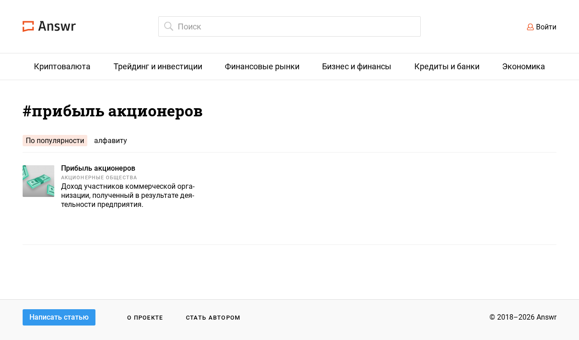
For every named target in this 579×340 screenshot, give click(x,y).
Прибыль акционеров (98, 168)
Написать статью (59, 317)
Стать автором (213, 317)
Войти (546, 27)
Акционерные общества (99, 178)
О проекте (145, 317)
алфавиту (110, 140)
